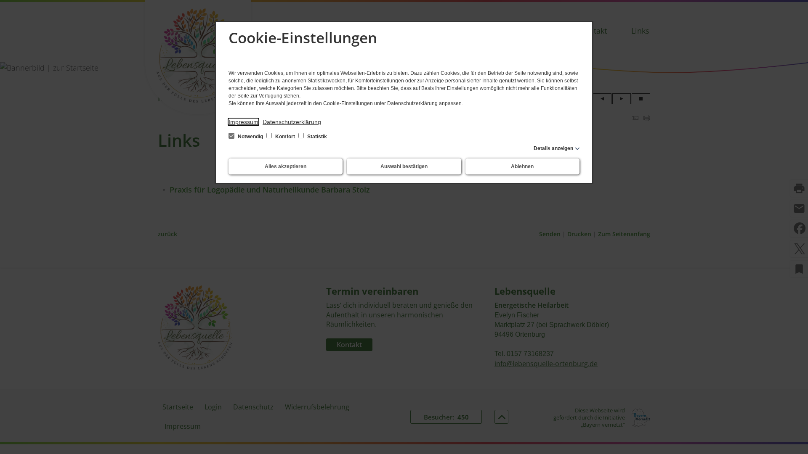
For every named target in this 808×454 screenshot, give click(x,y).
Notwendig (250, 137)
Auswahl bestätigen (404, 166)
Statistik (316, 137)
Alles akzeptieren (285, 166)
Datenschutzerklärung (292, 122)
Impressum (243, 122)
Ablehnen (522, 166)
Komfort (285, 137)
